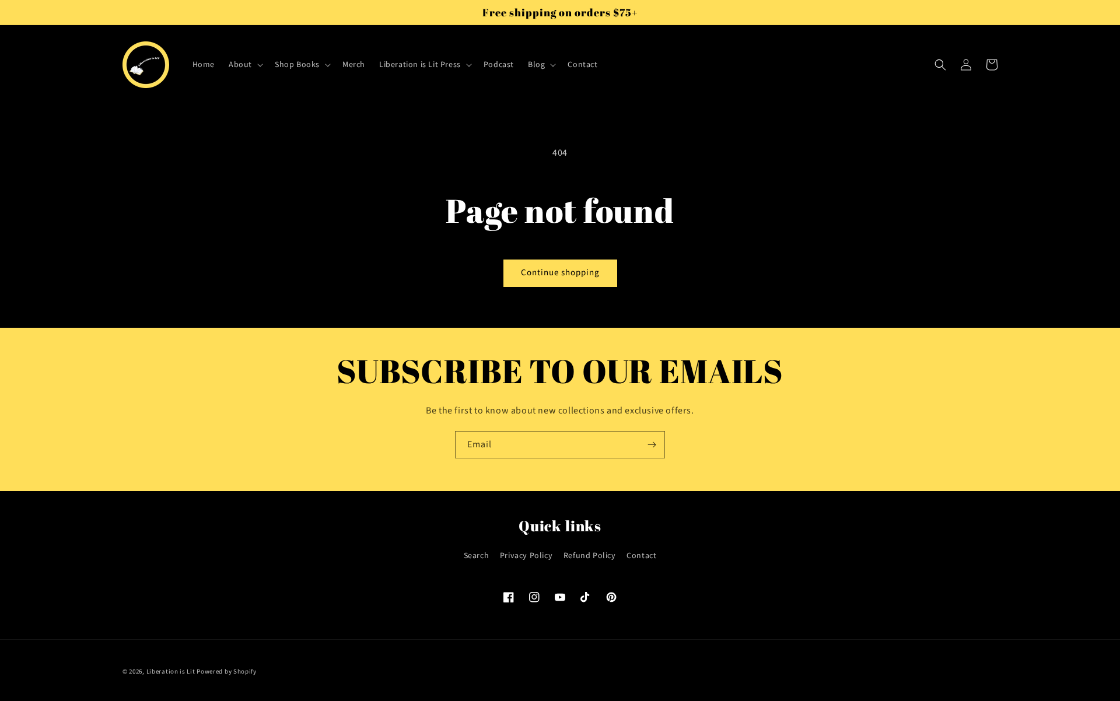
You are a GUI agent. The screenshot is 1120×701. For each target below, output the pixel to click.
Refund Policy (590, 556)
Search (476, 556)
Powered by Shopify (227, 671)
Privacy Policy (526, 556)
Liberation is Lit (170, 671)
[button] (245, 64)
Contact (641, 556)
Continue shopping (560, 273)
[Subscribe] (651, 444)
